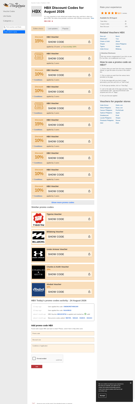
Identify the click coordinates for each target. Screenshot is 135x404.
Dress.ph (103, 36)
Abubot (118, 46)
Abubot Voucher (54, 285)
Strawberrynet (104, 115)
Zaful (101, 123)
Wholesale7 (103, 39)
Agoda (118, 113)
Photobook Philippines (107, 120)
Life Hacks (7, 16)
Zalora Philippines (121, 44)
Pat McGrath (120, 110)
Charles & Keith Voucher (58, 268)
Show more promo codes (62, 202)
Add (37, 366)
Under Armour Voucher (57, 249)
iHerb (117, 123)
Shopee (102, 44)
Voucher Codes (9, 11)
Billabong (118, 49)
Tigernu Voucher (54, 214)
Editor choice (38, 28)
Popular (65, 28)
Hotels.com (119, 105)
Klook (117, 115)
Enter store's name (10, 32)
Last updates (53, 28)
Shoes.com (119, 108)
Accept (102, 395)
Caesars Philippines (106, 110)
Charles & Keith (105, 41)
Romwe (118, 120)
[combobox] (14, 27)
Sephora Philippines (106, 113)
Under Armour (104, 49)
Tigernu (102, 46)
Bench (118, 36)
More (92, 18)
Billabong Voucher (55, 232)
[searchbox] (14, 27)
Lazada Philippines (106, 118)
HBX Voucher (53, 37)
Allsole (118, 41)
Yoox (117, 39)
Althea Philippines (105, 108)
